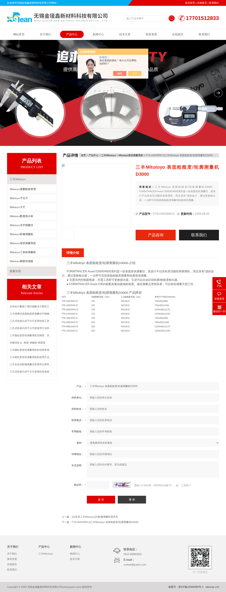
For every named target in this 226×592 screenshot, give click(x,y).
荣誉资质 (151, 34)
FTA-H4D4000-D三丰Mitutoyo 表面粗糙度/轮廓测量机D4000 (105, 522)
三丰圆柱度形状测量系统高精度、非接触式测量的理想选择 (32, 335)
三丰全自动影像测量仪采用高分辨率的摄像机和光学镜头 (32, 364)
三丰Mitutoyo (108, 155)
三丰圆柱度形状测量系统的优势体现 (29, 349)
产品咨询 (155, 235)
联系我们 (214, 2)
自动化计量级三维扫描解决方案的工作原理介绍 (32, 306)
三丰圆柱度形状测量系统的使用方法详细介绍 (32, 357)
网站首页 (19, 34)
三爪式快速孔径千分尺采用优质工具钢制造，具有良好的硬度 (32, 320)
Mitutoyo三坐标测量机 (23, 252)
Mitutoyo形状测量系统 (23, 243)
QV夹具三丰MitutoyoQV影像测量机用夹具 (95, 516)
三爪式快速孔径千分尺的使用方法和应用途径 (32, 328)
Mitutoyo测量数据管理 (23, 189)
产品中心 (72, 34)
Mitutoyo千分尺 (19, 198)
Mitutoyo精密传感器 (21, 261)
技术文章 (124, 34)
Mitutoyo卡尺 (17, 207)
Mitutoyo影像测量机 (21, 234)
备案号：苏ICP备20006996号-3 (185, 586)
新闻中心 (98, 34)
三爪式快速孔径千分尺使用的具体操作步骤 (32, 371)
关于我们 (45, 34)
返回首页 (190, 2)
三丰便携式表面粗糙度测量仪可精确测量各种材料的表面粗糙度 (32, 313)
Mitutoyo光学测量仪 (21, 225)
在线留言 (202, 2)
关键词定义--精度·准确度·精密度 (27, 342)
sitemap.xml (212, 586)
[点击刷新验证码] (121, 485)
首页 (83, 155)
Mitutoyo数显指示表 (21, 216)
